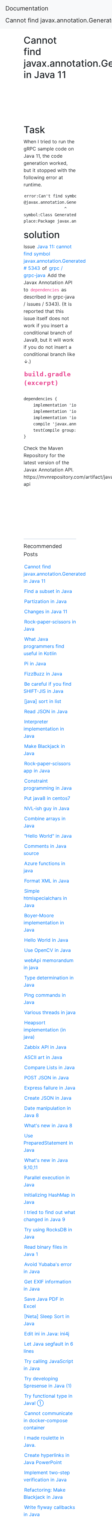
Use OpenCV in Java (47, 950)
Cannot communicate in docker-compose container (48, 1420)
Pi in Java (35, 664)
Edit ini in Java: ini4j (46, 1334)
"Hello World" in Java (48, 836)
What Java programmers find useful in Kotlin (44, 646)
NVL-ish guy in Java (46, 808)
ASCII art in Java (43, 1057)
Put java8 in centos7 (47, 798)
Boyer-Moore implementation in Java (44, 922)
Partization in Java (45, 601)
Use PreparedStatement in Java (48, 1143)
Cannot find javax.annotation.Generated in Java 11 (55, 574)
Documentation (26, 8)
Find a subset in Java (48, 591)
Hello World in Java (46, 940)
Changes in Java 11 (45, 611)
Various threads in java (50, 1012)
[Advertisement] (50, 105)
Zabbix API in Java (45, 1047)
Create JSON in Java (47, 1098)
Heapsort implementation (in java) (45, 1030)
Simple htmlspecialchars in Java (45, 898)
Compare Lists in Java (49, 1067)
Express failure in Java (49, 1088)
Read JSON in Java (45, 711)
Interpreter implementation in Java (44, 729)
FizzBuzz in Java (43, 674)
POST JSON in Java (46, 1078)
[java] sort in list (42, 701)
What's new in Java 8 (48, 1125)
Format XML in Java (46, 881)
